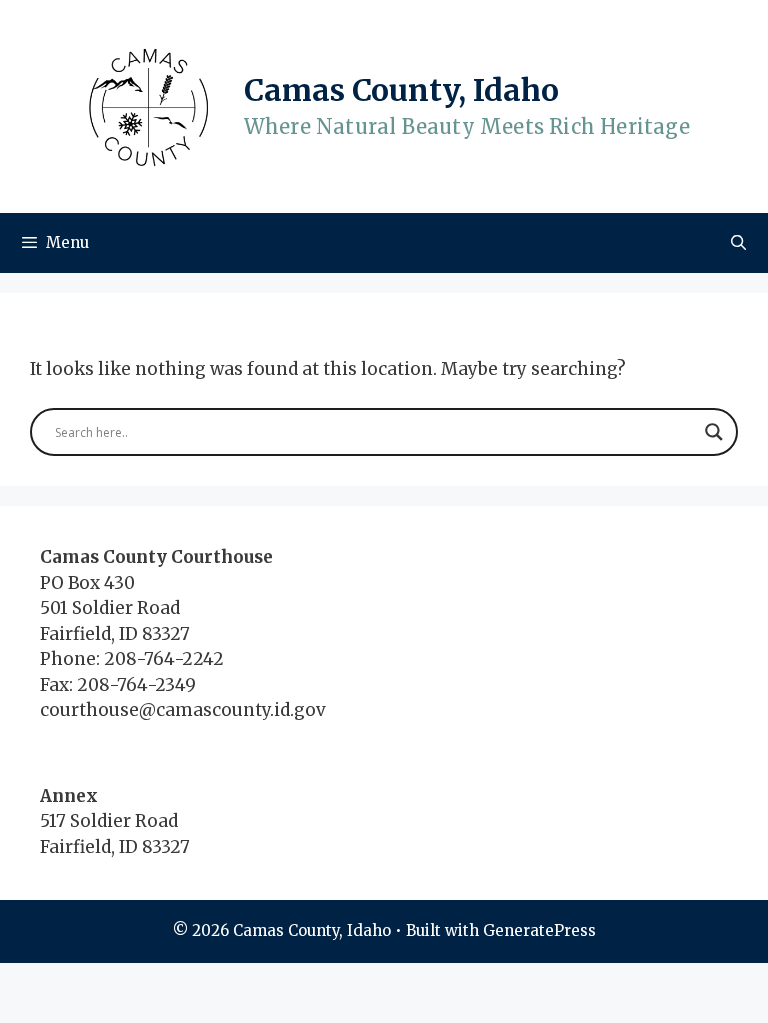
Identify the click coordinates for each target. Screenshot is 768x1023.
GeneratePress (539, 930)
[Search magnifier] (714, 432)
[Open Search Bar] (738, 243)
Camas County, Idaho (401, 90)
